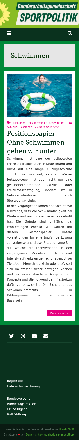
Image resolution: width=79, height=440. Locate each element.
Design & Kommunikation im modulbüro (50, 434)
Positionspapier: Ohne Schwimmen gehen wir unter (36, 142)
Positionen (19, 122)
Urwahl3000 (66, 429)
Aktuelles (12, 127)
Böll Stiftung (16, 414)
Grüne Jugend (17, 409)
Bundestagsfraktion (21, 403)
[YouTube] (34, 336)
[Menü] (9, 33)
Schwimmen (56, 122)
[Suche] (70, 33)
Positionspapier (37, 122)
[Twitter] (11, 336)
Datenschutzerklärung (23, 386)
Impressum (15, 381)
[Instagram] (22, 336)
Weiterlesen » (59, 313)
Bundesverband (19, 398)
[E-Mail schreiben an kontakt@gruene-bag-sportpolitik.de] (45, 336)
